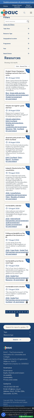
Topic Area (6, 28)
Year (4, 48)
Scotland (20, 129)
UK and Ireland (11, 99)
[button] (3, 414)
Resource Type (7, 33)
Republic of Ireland (18, 197)
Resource (9, 129)
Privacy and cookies (10, 380)
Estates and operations (14, 123)
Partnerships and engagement (17, 95)
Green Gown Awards (17, 6)
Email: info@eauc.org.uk (12, 389)
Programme (7, 43)
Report (8, 159)
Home (5, 6)
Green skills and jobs (17, 93)
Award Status (7, 53)
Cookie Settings (14, 416)
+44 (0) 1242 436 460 (11, 387)
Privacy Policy (23, 414)
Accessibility (7, 375)
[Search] (27, 21)
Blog (7, 93)
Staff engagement (13, 222)
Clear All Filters (8, 24)
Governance (7, 371)
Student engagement (14, 97)
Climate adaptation (13, 119)
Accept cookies (27, 416)
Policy (20, 157)
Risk (14, 129)
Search (15, 340)
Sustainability (8, 377)
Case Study (14, 250)
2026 (7, 193)
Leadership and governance (16, 127)
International (15, 219)
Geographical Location (10, 38)
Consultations (15, 193)
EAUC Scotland (28, 6)
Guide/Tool (10, 125)
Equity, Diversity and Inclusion (13, 373)
